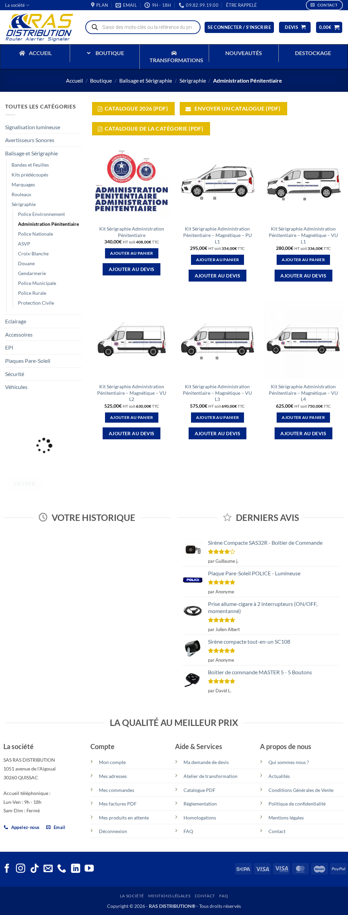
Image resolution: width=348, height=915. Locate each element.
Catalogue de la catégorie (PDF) (154, 128)
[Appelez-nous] (61, 869)
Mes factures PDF (118, 804)
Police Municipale (37, 283)
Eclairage (15, 321)
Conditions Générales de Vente (300, 790)
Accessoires (19, 334)
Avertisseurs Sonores (29, 140)
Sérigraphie (192, 80)
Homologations (200, 817)
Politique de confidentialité (297, 804)
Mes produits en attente (124, 817)
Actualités (279, 776)
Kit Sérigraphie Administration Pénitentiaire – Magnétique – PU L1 (217, 235)
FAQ (188, 831)
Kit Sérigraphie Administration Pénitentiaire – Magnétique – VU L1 (303, 235)
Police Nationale (35, 234)
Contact (276, 831)
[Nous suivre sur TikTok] (34, 869)
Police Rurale (32, 293)
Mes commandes (116, 790)
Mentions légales (286, 817)
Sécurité (14, 374)
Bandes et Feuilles (30, 165)
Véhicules (16, 387)
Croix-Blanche (33, 253)
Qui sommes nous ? (288, 762)
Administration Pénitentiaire (48, 224)
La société (15, 5)
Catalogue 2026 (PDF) (136, 108)
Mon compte (112, 762)
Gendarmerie (32, 273)
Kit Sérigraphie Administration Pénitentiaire (131, 232)
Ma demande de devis (206, 762)
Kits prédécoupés (30, 174)
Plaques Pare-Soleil (27, 360)
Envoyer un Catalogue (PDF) (237, 108)
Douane (26, 263)
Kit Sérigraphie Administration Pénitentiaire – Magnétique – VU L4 (303, 393)
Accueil (74, 80)
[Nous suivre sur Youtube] (89, 869)
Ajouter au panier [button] (131, 253)
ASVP (24, 244)
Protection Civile (36, 303)
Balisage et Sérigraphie (145, 80)
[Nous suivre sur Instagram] (20, 869)
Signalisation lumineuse (32, 127)
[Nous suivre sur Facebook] (7, 869)
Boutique (101, 80)
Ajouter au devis (132, 269)
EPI (9, 347)
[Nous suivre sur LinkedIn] (75, 869)
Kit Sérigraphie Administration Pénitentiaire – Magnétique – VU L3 (217, 393)
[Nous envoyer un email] (48, 869)
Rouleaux (21, 194)
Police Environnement (41, 214)
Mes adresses (113, 776)
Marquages (23, 184)
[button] (241, 5)
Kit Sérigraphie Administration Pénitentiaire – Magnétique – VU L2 (131, 393)
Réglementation (200, 804)
